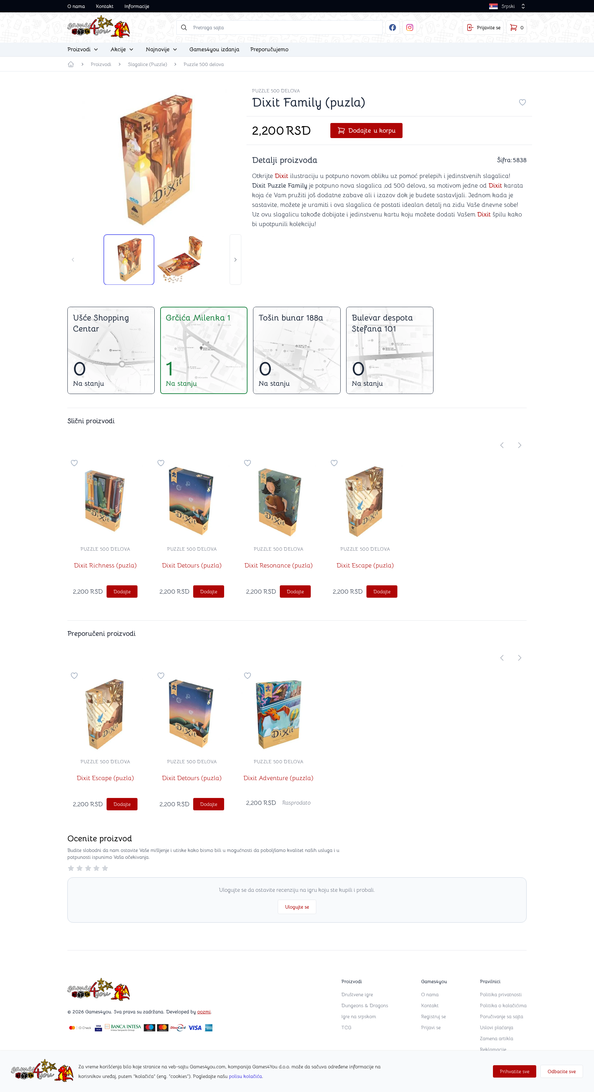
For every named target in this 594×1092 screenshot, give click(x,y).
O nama (76, 6)
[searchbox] (279, 27)
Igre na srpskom (358, 1016)
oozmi (204, 1012)
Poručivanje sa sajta (501, 1016)
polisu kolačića (245, 1076)
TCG (346, 1027)
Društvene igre (357, 994)
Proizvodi (101, 64)
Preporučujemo (269, 49)
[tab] (129, 260)
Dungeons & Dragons (364, 1005)
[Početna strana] (70, 64)
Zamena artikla (496, 1038)
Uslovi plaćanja (496, 1027)
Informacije (136, 6)
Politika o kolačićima (503, 1005)
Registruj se (433, 1016)
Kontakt (104, 6)
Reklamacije (493, 1049)
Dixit (281, 176)
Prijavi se (431, 1027)
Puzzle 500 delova (204, 64)
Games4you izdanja (214, 49)
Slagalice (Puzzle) (147, 64)
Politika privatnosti (501, 994)
